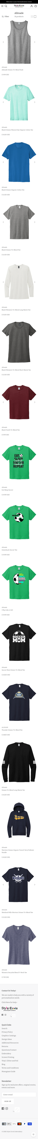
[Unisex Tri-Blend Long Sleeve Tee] (19, 762)
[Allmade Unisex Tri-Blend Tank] (19, 42)
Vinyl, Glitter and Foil (10, 1061)
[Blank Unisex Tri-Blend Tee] (19, 222)
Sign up (7, 1101)
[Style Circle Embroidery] (19, 6)
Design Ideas (7, 1039)
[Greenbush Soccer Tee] (19, 522)
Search (4, 1028)
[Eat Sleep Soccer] (19, 462)
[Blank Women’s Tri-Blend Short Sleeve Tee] (19, 342)
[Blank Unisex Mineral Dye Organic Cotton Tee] (19, 102)
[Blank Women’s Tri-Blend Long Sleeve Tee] (19, 282)
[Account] (31, 6)
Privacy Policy (7, 1032)
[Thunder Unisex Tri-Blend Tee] (19, 702)
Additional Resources (10, 1043)
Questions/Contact (9, 1050)
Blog (3, 1064)
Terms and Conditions (10, 1068)
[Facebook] (2, 1015)
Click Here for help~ (10, 1002)
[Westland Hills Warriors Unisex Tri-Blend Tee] (19, 885)
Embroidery (6, 1054)
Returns (5, 1046)
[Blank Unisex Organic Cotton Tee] (19, 162)
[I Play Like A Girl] (19, 582)
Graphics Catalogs (9, 1036)
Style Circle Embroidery (14, 1131)
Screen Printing (8, 1057)
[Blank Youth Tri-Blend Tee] (19, 402)
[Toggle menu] (2, 6)
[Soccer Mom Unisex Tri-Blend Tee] (19, 642)
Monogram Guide (8, 1071)
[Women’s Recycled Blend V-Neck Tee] (19, 945)
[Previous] (3, 42)
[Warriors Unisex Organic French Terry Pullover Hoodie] (19, 822)
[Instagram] (5, 1015)
